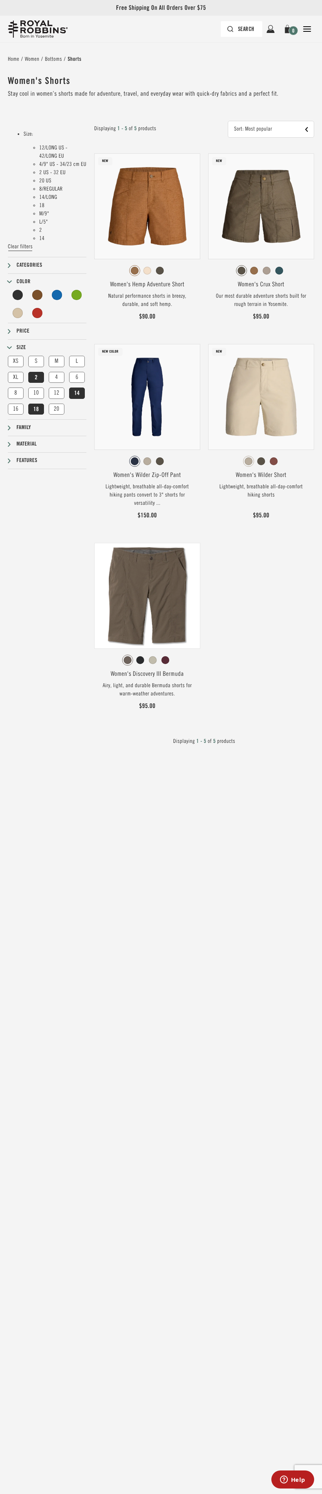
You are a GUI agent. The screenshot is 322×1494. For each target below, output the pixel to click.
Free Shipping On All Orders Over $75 (161, 7)
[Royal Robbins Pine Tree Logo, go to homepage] (38, 29)
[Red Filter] (37, 313)
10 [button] (36, 392)
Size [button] (21, 347)
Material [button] (26, 444)
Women (32, 59)
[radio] (134, 270)
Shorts (74, 59)
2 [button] (36, 377)
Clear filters (20, 247)
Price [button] (22, 331)
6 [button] (76, 377)
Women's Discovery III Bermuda (147, 673)
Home (13, 59)
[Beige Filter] (17, 313)
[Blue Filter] (57, 295)
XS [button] (15, 361)
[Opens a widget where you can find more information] (292, 1480)
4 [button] (56, 377)
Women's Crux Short (261, 284)
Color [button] (23, 281)
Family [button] (23, 427)
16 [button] (15, 409)
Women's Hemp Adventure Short (147, 284)
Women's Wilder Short (261, 475)
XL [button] (15, 377)
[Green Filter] (76, 295)
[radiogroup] (147, 270)
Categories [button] (29, 265)
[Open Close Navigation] (307, 29)
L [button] (77, 361)
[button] (288, 29)
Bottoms (53, 59)
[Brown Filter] (37, 295)
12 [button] (56, 392)
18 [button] (36, 409)
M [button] (57, 361)
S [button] (36, 361)
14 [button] (77, 393)
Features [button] (26, 460)
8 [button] (15, 392)
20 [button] (56, 409)
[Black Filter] (17, 295)
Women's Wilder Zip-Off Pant (147, 475)
